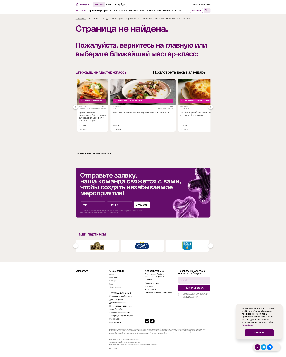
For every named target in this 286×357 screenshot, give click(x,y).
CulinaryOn (81, 18)
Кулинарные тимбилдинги (120, 296)
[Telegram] (152, 321)
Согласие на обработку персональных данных (124, 342)
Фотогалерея (115, 287)
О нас (178, 10)
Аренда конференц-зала (119, 312)
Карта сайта (150, 289)
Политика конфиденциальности (158, 293)
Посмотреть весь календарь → (181, 72)
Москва (99, 4)
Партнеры (113, 277)
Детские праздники (117, 303)
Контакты (168, 10)
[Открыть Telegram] (263, 347)
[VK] (147, 321)
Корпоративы (136, 10)
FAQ (111, 284)
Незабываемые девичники (120, 306)
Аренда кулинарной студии (121, 316)
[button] (81, 10)
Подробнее (247, 325)
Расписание (120, 10)
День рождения (116, 299)
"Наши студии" (162, 333)
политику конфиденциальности (106, 212)
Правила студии (152, 283)
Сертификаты (153, 10)
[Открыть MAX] (270, 347)
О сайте (148, 280)
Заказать (196, 10)
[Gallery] (143, 246)
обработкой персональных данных (128, 211)
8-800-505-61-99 (201, 4)
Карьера (113, 281)
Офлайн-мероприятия (100, 10)
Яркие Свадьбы (115, 309)
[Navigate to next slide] (210, 107)
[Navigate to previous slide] (75, 107)
